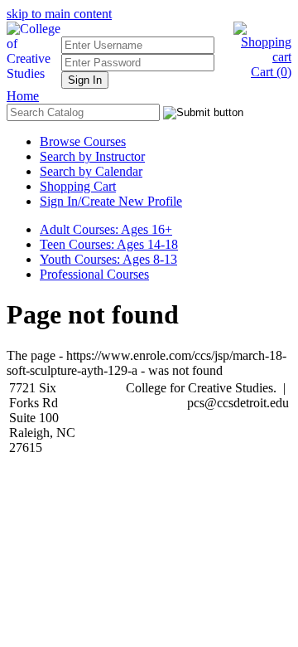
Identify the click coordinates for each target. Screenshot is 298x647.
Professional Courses (94, 274)
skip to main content (59, 14)
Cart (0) (271, 72)
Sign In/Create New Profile (111, 201)
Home (23, 96)
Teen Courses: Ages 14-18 (109, 244)
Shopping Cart (78, 186)
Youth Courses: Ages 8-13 (108, 259)
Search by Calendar (91, 171)
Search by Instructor (92, 156)
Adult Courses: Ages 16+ (106, 229)
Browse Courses (83, 141)
